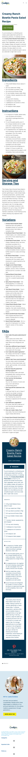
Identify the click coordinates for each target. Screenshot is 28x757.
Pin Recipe (15, 466)
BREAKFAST (6, 663)
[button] (23, 3)
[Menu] (26, 2)
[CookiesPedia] (6, 3)
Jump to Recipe (7, 27)
